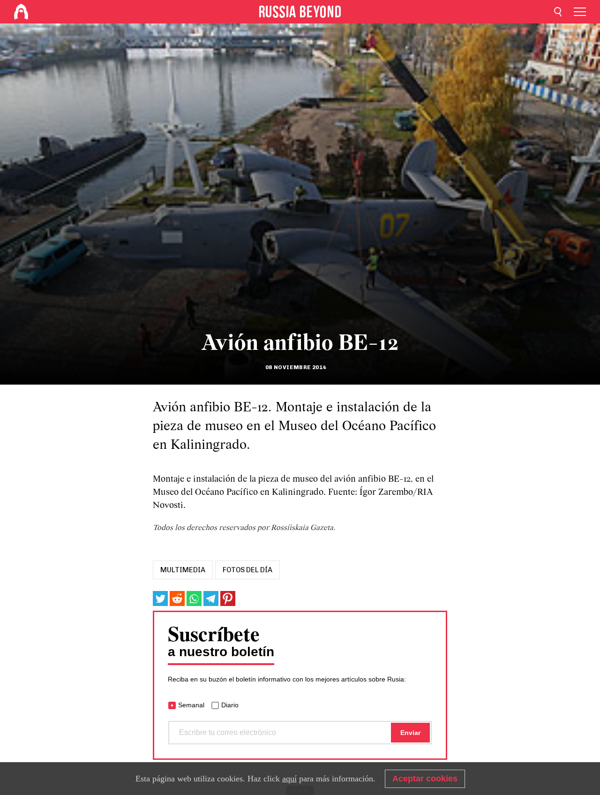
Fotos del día (247, 570)
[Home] (21, 12)
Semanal (191, 705)
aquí (289, 778)
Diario (230, 705)
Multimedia (182, 570)
